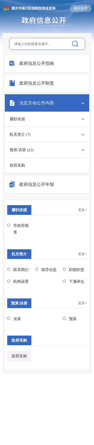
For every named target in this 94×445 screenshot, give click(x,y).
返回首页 (80, 8)
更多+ (82, 210)
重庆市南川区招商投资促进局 (33, 8)
